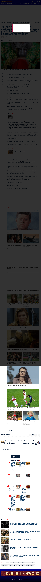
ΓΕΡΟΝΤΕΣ (16, 564)
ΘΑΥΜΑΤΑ (10, 564)
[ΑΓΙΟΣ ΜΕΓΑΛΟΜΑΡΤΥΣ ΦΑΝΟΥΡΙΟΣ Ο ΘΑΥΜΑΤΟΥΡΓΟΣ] (18, 509)
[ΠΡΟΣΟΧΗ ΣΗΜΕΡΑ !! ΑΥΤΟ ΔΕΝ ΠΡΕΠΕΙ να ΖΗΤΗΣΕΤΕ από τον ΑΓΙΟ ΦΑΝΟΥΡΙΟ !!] (28, 487)
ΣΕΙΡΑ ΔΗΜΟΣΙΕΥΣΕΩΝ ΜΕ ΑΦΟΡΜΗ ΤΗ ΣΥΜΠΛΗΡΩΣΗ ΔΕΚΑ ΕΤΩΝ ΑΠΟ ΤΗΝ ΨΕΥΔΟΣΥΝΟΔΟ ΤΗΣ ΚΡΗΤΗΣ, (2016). (23, 512)
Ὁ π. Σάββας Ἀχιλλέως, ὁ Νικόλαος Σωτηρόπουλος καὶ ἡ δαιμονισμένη (12, 488)
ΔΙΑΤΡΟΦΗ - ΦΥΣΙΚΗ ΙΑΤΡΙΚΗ (18, 565)
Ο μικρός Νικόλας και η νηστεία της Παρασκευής (20, 539)
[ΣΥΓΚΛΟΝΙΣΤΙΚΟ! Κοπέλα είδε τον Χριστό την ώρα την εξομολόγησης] (28, 463)
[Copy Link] (39, 435)
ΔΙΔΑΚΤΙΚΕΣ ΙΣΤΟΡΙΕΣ (29, 565)
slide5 (11, 565)
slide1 (19, 562)
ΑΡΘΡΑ (23, 562)
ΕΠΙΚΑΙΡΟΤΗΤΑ (13, 562)
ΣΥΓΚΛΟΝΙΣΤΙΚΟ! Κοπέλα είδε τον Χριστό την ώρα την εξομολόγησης (22, 464)
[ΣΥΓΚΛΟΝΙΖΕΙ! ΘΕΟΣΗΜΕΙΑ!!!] (18, 475)
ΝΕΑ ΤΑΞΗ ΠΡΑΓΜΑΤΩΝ (30, 564)
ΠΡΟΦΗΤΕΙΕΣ (4, 564)
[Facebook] (15, 456)
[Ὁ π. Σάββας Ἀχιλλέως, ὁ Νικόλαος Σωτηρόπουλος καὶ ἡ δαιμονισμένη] (18, 487)
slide (11, 430)
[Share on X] (36, 435)
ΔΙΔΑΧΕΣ (32, 562)
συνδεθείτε (13, 451)
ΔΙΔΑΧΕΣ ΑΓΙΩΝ (4, 565)
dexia (28, 562)
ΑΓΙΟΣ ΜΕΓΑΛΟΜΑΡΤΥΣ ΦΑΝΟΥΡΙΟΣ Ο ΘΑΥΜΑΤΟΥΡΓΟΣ (12, 510)
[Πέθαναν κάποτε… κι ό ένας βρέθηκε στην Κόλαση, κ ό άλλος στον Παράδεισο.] (5, 548)
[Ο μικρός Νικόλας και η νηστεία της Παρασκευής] (5, 540)
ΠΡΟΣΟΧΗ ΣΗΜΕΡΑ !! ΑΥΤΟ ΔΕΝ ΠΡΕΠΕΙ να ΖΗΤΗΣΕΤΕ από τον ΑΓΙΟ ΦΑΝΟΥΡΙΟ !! (24, 489)
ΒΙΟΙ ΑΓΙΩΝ (22, 564)
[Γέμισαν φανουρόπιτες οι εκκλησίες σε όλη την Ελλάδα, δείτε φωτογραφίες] (28, 496)
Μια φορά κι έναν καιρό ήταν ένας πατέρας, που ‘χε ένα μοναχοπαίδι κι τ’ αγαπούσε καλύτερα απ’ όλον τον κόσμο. (25, 532)
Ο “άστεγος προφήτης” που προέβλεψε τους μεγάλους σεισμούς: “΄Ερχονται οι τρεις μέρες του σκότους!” (13, 467)
